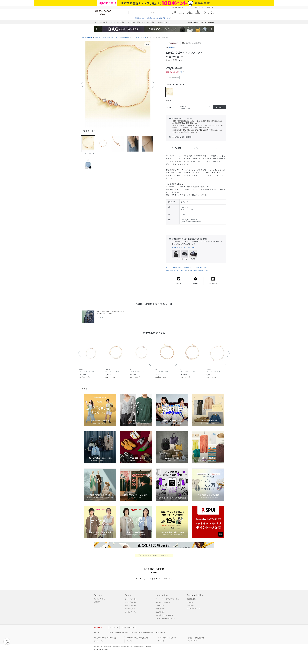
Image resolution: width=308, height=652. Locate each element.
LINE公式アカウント (193, 608)
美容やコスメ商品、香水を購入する (137, 638)
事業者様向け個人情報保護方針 (122, 646)
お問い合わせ (160, 609)
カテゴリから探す (130, 605)
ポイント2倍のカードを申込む (167, 638)
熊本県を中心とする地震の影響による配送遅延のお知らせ (154, 18)
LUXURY (97, 602)
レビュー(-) (216, 148)
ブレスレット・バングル (138, 37)
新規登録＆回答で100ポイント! (182, 7)
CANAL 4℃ (172, 47)
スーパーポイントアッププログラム (167, 599)
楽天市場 (210, 7)
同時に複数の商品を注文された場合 (176, 271)
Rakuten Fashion (87, 37)
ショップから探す (130, 602)
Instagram (190, 605)
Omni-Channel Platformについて (166, 618)
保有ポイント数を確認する (196, 638)
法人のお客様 (160, 612)
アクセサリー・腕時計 (122, 37)
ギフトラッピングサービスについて (183, 247)
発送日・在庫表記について (174, 268)
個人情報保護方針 (106, 646)
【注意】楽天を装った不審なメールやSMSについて (154, 555)
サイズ (196, 148)
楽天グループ (199, 7)
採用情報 (148, 646)
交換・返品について (202, 268)
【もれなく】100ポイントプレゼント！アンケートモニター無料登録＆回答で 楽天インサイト (136, 632)
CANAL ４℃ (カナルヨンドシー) (104, 37)
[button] (118, 84)
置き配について (189, 268)
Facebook (190, 602)
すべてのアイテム (130, 612)
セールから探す (130, 609)
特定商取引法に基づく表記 (164, 615)
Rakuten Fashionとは (163, 602)
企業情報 (96, 646)
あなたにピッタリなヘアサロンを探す (105, 638)
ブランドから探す (130, 599)
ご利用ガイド (160, 605)
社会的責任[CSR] (139, 646)
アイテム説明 (176, 148)
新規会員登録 (191, 599)
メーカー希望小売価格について (199, 271)
